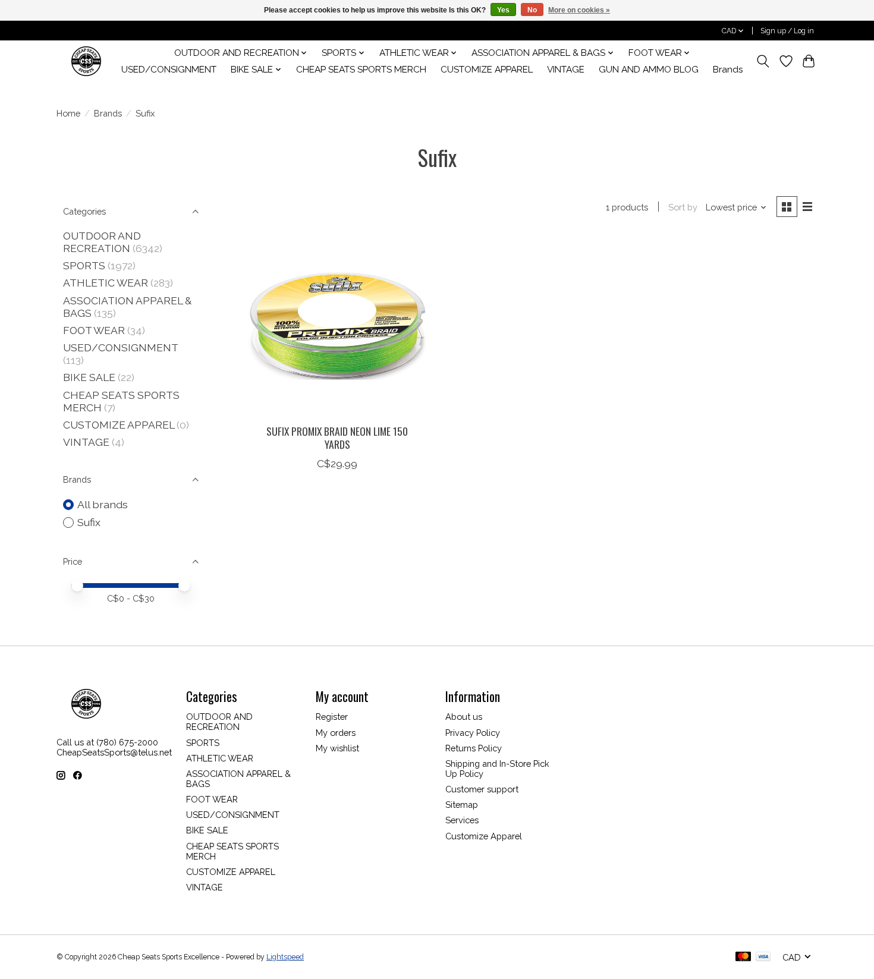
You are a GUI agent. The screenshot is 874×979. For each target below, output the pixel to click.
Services (462, 820)
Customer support (481, 789)
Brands (728, 69)
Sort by (682, 207)
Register (332, 717)
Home (68, 113)
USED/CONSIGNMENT (168, 69)
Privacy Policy (472, 733)
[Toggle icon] (763, 61)
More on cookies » (579, 10)
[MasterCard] (743, 957)
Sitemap (461, 804)
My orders (336, 733)
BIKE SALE (89, 377)
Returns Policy (473, 748)
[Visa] (763, 957)
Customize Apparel (483, 836)
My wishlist (337, 748)
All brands (102, 504)
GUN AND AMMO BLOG (649, 69)
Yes (503, 10)
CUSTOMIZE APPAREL (487, 69)
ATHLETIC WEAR (105, 282)
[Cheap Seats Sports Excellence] (86, 61)
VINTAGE (565, 69)
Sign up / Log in (787, 31)
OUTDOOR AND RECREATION (102, 241)
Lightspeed (285, 957)
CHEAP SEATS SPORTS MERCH (361, 69)
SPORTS (84, 265)
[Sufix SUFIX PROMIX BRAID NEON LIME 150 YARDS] (337, 326)
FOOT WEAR (94, 330)
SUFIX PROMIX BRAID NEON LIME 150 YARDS (337, 437)
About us (463, 717)
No (532, 10)
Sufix (88, 522)
